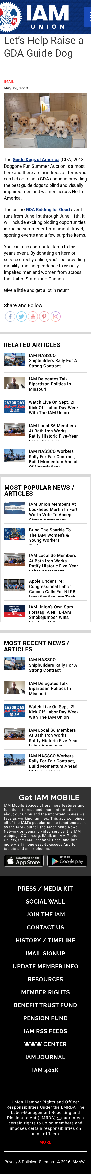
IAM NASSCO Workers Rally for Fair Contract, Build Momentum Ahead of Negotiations (53, 459)
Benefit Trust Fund (45, 1005)
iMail (9, 82)
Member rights (45, 992)
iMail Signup (45, 953)
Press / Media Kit (45, 888)
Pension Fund (45, 1018)
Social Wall (45, 901)
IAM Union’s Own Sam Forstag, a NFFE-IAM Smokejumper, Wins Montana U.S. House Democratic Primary (51, 617)
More (45, 1143)
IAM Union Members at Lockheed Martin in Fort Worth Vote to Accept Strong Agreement (53, 512)
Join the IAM (45, 914)
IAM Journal (45, 1057)
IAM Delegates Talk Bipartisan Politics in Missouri (50, 384)
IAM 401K (45, 1070)
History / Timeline (45, 940)
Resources (45, 979)
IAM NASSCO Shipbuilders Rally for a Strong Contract (53, 361)
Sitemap (46, 1162)
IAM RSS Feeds (45, 1031)
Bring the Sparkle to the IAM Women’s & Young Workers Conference (50, 538)
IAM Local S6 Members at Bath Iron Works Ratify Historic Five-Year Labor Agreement (53, 433)
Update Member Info (46, 966)
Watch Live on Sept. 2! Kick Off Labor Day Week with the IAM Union (54, 407)
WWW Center (45, 1044)
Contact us (45, 927)
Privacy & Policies (20, 1162)
